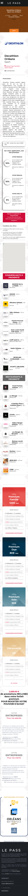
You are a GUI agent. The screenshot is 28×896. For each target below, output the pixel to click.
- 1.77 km (16, 396)
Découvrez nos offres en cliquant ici (14, 841)
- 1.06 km (17, 358)
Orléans (15, 15)
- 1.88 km (15, 415)
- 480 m (16, 322)
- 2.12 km (16, 433)
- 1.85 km (17, 406)
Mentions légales (16, 871)
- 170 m (17, 313)
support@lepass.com (8, 883)
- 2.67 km (16, 461)
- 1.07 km (17, 368)
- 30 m (16, 285)
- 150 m (17, 304)
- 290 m (16, 387)
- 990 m (17, 340)
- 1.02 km (17, 349)
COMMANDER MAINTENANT (14, 633)
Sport (21, 15)
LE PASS (7, 15)
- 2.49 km (16, 442)
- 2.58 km (15, 451)
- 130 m (14, 294)
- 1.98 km (16, 424)
